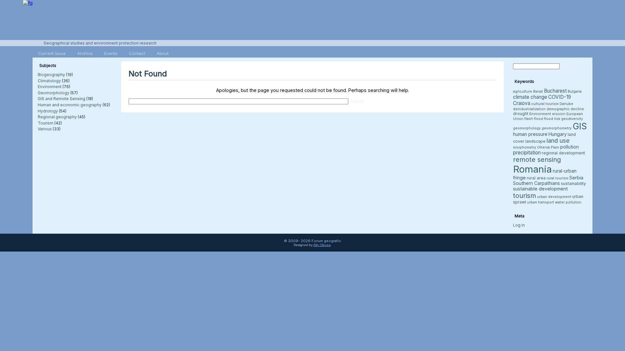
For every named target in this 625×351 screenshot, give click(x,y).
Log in (519, 225)
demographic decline (565, 109)
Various (45, 128)
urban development (554, 197)
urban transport (540, 202)
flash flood (533, 119)
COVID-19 (559, 97)
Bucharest (555, 91)
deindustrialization (529, 109)
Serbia (576, 177)
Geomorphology (53, 92)
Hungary (558, 134)
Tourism (45, 123)
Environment (50, 86)
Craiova (521, 103)
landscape (535, 141)
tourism (524, 195)
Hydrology (48, 111)
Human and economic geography (70, 104)
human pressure (530, 134)
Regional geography (57, 116)
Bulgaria (575, 91)
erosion (558, 114)
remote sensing (537, 159)
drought (520, 113)
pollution (569, 147)
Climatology (49, 80)
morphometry (524, 147)
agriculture (522, 91)
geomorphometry (557, 128)
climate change (530, 97)
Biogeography (51, 74)
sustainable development (540, 188)
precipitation (527, 153)
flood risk (552, 119)
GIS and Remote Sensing (61, 98)
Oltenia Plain (548, 147)
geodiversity (572, 119)
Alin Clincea (322, 245)
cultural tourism (545, 104)
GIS (580, 126)
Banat (538, 91)
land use (558, 140)
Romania (532, 169)
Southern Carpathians (536, 183)
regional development (563, 152)
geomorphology (527, 128)
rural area (536, 178)
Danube (566, 104)
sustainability (573, 183)
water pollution (568, 202)
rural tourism (557, 178)
